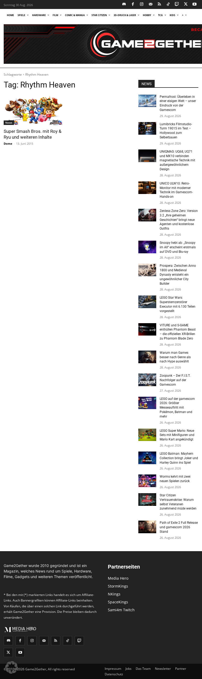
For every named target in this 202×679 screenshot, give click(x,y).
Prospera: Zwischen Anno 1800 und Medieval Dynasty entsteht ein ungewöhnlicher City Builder (178, 274)
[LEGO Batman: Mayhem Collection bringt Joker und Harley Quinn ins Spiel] (147, 458)
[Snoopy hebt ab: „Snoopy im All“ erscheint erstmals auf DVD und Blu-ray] (147, 247)
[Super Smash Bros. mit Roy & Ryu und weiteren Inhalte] (34, 110)
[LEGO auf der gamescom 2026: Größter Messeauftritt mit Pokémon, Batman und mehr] (147, 403)
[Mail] (150, 4)
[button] (11, 667)
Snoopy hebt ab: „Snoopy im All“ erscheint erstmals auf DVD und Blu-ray (178, 247)
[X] (186, 4)
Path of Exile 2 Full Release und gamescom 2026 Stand (179, 527)
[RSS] (159, 4)
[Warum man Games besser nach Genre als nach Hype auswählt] (147, 357)
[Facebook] (133, 4)
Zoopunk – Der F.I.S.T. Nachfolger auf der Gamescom (175, 380)
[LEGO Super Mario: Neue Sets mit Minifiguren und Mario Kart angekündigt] (147, 435)
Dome (8, 144)
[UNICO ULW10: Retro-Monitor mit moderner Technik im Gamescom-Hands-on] (147, 187)
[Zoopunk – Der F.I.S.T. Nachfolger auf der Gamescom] (147, 380)
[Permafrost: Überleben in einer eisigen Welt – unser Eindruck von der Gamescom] (147, 101)
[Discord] (124, 4)
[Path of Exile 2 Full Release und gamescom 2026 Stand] (147, 527)
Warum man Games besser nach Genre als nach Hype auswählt (175, 357)
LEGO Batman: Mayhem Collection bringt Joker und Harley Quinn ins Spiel (179, 458)
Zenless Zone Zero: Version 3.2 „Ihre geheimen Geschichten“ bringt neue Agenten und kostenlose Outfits (179, 219)
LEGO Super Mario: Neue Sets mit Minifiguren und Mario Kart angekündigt (177, 435)
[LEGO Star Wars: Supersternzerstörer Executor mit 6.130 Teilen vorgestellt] (147, 301)
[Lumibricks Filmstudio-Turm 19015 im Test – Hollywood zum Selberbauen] (147, 128)
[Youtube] (195, 4)
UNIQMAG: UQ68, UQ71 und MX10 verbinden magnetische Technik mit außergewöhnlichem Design (177, 160)
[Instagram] (142, 4)
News (8, 122)
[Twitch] (177, 4)
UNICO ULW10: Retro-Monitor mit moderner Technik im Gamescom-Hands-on (176, 190)
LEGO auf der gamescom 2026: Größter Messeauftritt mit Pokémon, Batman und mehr (177, 407)
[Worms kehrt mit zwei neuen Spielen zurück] (147, 480)
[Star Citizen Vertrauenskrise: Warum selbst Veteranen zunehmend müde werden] (147, 499)
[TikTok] (168, 4)
